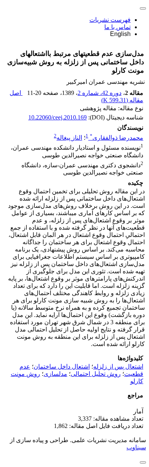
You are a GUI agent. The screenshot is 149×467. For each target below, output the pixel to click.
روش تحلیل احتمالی (96, 374)
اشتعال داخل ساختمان (62, 366)
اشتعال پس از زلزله (118, 366)
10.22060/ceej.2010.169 (57, 117)
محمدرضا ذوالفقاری (116, 137)
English (120, 34)
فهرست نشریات (110, 19)
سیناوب (136, 447)
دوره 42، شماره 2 (99, 93)
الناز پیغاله (69, 137)
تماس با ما (117, 27)
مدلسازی (55, 374)
